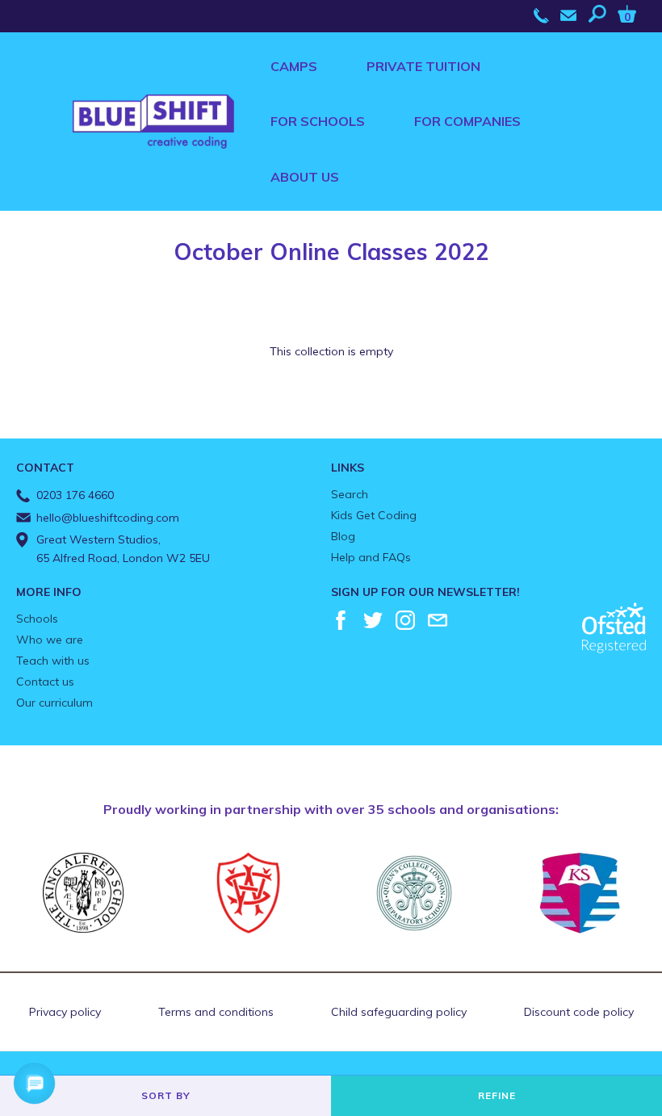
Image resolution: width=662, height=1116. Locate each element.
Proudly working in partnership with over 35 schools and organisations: (331, 809)
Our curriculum (54, 702)
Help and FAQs (371, 557)
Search (349, 494)
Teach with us (53, 660)
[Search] (601, 14)
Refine (497, 1095)
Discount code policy (579, 1012)
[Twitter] (373, 620)
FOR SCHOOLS (317, 121)
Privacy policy (65, 1012)
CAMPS (293, 66)
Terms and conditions (216, 1012)
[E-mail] (437, 620)
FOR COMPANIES (467, 121)
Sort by (166, 1095)
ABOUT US (304, 177)
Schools (37, 618)
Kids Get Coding (374, 515)
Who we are (49, 639)
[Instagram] (405, 620)
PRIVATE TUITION (423, 66)
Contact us (45, 681)
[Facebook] (340, 620)
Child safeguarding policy (399, 1012)
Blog (343, 536)
